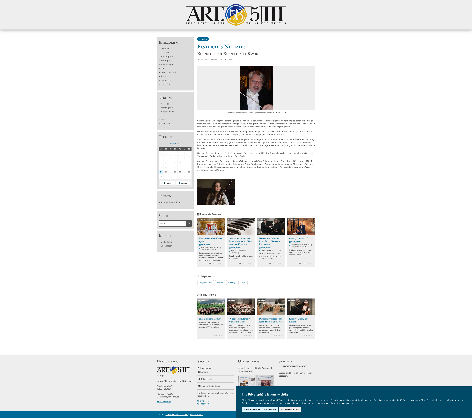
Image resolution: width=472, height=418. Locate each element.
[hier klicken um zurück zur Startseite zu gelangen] (236, 15)
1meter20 (165, 84)
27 (175, 172)
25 (166, 172)
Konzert (220, 282)
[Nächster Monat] (189, 144)
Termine (165, 97)
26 (170, 172)
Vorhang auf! (166, 56)
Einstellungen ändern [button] (290, 409)
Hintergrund (166, 60)
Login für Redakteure (210, 386)
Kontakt (204, 372)
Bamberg (231, 282)
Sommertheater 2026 (170, 202)
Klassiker (164, 52)
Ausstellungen (167, 64)
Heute (168, 183)
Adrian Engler (196, 414)
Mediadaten (166, 241)
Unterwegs (165, 80)
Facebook (204, 403)
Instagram (204, 400)
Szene (163, 76)
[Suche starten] (189, 223)
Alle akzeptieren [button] (253, 409)
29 (184, 172)
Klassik (243, 282)
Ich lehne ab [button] (271, 409)
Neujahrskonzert (205, 282)
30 (189, 172)
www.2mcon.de (164, 401)
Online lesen (166, 245)
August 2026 (175, 143)
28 (180, 172)
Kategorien (168, 42)
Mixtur (163, 68)
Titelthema (165, 48)
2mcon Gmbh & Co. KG (177, 414)
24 (161, 172)
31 (161, 176)
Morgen (184, 183)
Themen (165, 195)
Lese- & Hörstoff (168, 72)
